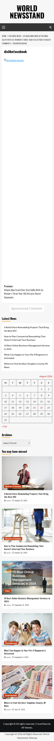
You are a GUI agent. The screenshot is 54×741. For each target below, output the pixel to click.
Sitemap (33, 737)
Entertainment (11, 695)
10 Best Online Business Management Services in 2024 (27, 347)
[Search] (50, 27)
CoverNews (42, 723)
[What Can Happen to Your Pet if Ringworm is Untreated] (27, 630)
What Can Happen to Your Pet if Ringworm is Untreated (26, 356)
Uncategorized (11, 643)
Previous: (24, 292)
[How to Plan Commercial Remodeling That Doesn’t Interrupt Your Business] (27, 525)
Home (7, 591)
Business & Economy (13, 486)
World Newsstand (27, 12)
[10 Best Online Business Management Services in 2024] (27, 578)
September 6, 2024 (21, 657)
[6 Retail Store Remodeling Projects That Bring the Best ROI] (27, 473)
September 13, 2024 (22, 605)
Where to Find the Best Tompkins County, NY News (26, 365)
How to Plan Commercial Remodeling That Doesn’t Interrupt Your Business (25, 338)
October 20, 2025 (21, 500)
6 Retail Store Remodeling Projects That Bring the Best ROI (26, 329)
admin (8, 501)
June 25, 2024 (20, 709)
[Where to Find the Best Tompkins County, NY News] (27, 682)
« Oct (4, 426)
